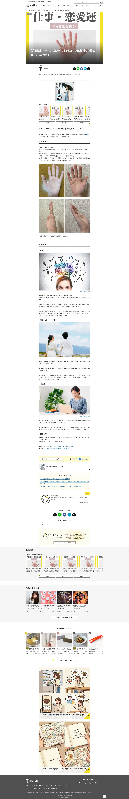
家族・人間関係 (61, 6)
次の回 (81, 123)
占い (42, 524)
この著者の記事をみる (83, 502)
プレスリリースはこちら (37, 792)
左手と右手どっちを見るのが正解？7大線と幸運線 (59, 446)
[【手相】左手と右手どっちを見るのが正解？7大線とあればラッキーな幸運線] (44, 111)
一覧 (65, 123)
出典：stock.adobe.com (85, 291)
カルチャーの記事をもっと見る (64, 617)
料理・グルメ (79, 6)
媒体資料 (89, 792)
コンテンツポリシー (59, 792)
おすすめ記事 (46, 792)
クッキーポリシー (78, 792)
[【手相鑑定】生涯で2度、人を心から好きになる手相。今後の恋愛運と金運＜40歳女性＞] (55, 111)
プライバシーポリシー (68, 792)
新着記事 (53, 6)
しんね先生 (86, 134)
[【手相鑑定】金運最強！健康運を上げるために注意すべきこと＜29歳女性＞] (79, 111)
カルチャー (100, 6)
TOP (27, 10)
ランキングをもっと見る (65, 660)
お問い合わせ (28, 792)
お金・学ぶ (87, 6)
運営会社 (84, 792)
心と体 (94, 6)
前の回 (47, 123)
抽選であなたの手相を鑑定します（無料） (58, 448)
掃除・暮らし (70, 6)
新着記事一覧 (46, 788)
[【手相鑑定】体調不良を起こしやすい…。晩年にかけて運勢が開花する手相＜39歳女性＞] (67, 111)
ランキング (46, 6)
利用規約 (52, 792)
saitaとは (54, 788)
